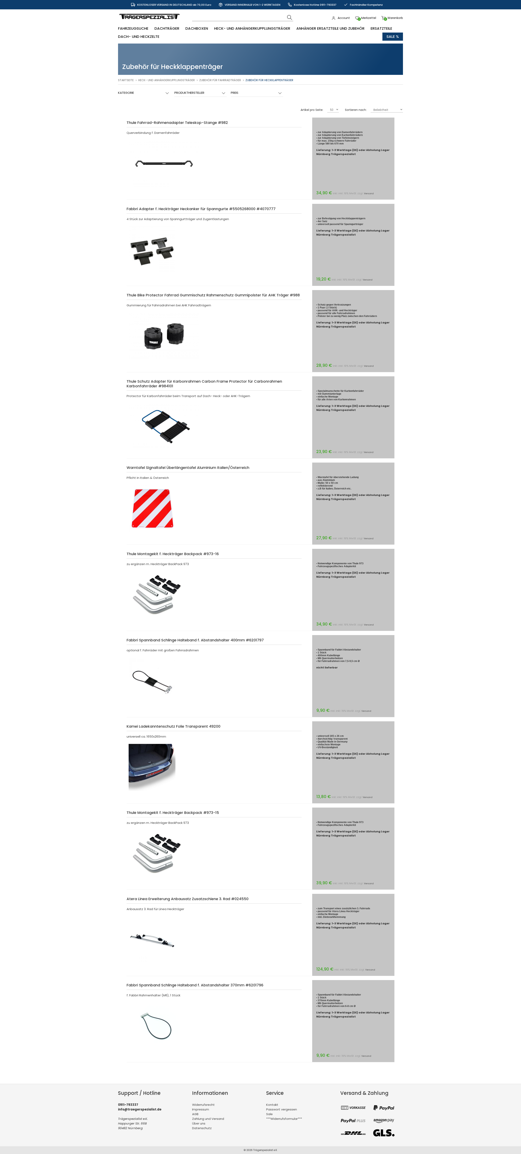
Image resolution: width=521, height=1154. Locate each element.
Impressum (200, 1109)
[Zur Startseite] (150, 21)
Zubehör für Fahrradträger (220, 80)
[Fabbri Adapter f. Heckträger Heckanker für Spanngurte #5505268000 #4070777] (152, 274)
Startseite (126, 80)
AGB (195, 1114)
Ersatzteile (381, 28)
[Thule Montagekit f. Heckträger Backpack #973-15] (157, 878)
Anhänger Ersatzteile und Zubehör (330, 28)
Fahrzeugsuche (133, 28)
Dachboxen (196, 28)
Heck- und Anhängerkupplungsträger (252, 28)
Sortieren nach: (356, 110)
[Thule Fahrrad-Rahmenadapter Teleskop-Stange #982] (164, 188)
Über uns (198, 1123)
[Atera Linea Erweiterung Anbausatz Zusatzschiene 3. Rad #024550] (152, 964)
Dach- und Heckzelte (138, 36)
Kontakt (272, 1105)
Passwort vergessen (281, 1109)
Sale (269, 1114)
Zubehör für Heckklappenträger (269, 80)
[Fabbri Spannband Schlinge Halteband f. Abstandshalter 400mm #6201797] (152, 705)
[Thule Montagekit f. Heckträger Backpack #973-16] (157, 619)
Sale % (392, 36)
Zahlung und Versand (208, 1119)
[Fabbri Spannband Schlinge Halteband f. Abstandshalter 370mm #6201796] (160, 1050)
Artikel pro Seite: (312, 110)
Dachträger (166, 28)
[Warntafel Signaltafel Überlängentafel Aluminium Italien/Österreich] (152, 533)
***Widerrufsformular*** (284, 1119)
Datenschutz (202, 1128)
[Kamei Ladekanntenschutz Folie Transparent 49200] (152, 791)
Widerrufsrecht (203, 1105)
